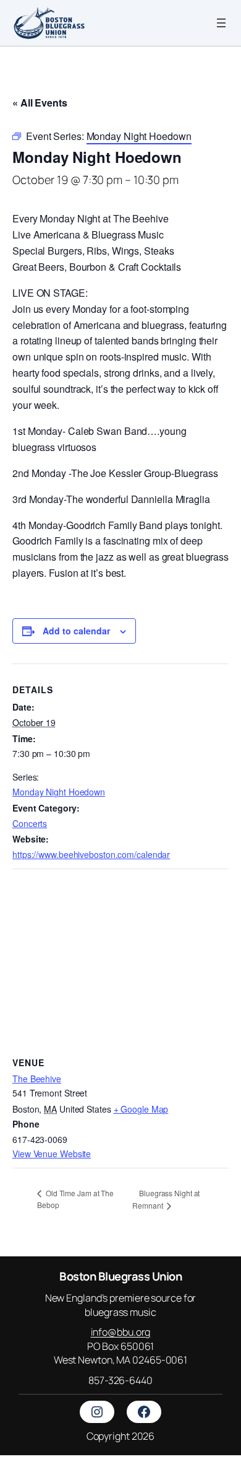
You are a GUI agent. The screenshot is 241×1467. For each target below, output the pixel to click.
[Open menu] (221, 22)
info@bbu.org (121, 1332)
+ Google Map (141, 1109)
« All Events (39, 102)
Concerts (29, 823)
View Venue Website (51, 1153)
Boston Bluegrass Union (120, 1276)
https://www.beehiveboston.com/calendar (91, 854)
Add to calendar (76, 630)
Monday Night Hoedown (58, 792)
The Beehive (36, 1078)
